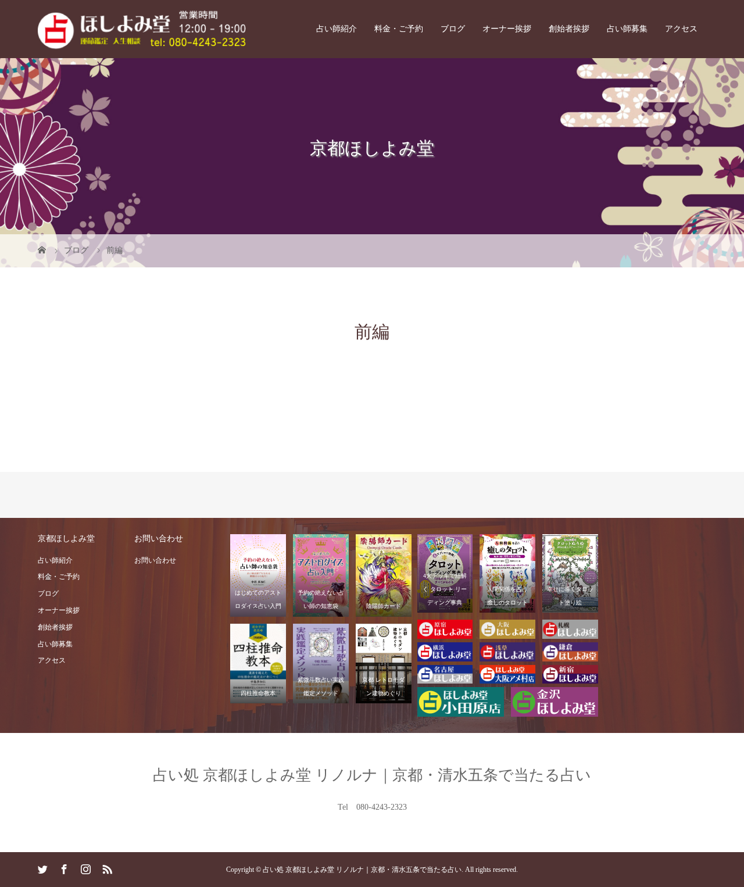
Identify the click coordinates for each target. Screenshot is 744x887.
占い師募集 (627, 28)
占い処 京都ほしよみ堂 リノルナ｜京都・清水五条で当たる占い (372, 775)
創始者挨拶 (569, 28)
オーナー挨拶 (506, 28)
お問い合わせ (155, 560)
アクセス (681, 28)
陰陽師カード (383, 606)
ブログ (453, 28)
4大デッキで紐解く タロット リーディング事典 (445, 589)
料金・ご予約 (398, 28)
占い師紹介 (336, 28)
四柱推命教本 (258, 693)
